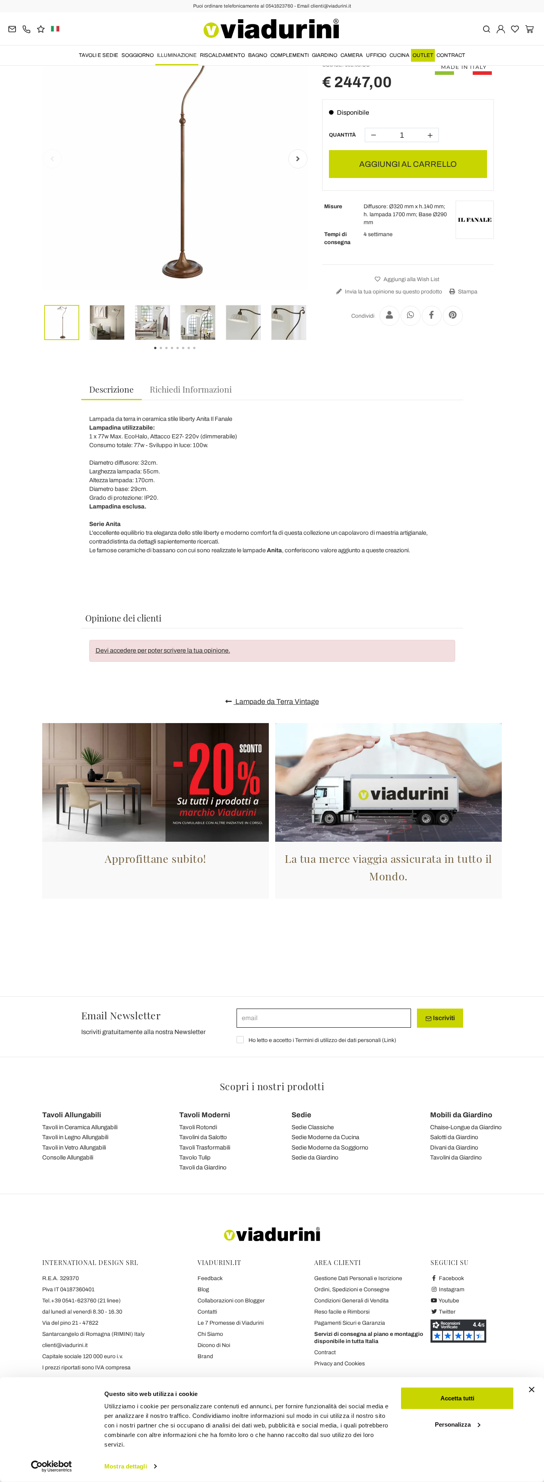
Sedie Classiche (313, 1127)
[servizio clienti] (26, 28)
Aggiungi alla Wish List (410, 279)
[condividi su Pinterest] (453, 316)
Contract (450, 55)
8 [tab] (201, 353)
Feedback (210, 1278)
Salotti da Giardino (454, 1137)
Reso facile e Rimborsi (342, 1312)
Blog (203, 1289)
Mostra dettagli (125, 1466)
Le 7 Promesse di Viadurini (231, 1323)
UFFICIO (376, 55)
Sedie (301, 1115)
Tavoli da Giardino (203, 1167)
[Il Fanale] (474, 220)
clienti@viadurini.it (65, 1345)
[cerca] (486, 28)
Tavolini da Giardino (456, 1157)
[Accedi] (501, 28)
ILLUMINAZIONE (177, 55)
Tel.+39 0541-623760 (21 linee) (81, 1301)
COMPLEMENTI (289, 55)
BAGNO (257, 55)
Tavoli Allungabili (71, 1115)
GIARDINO (324, 55)
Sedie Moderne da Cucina (325, 1137)
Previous (52, 158)
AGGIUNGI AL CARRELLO (408, 164)
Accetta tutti (457, 1398)
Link (389, 1040)
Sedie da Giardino (315, 1157)
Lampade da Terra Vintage (276, 702)
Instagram (451, 1289)
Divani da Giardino (454, 1147)
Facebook (451, 1278)
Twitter (447, 1312)
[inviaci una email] (12, 28)
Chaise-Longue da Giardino (466, 1127)
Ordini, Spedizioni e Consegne (351, 1289)
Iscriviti (443, 1018)
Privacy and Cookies (339, 1364)
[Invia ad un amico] (389, 316)
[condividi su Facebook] (432, 316)
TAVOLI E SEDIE (98, 55)
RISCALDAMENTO (222, 55)
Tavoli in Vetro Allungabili (74, 1147)
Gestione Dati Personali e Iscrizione (358, 1278)
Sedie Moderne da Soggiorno (330, 1147)
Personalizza (453, 1424)
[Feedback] (41, 28)
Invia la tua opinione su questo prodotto (393, 292)
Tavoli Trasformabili (204, 1147)
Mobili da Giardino (461, 1115)
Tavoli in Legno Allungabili (75, 1137)
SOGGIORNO (137, 55)
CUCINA (399, 55)
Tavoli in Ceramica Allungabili (79, 1127)
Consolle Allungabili (67, 1157)
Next (297, 158)
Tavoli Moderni (204, 1115)
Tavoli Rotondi (198, 1127)
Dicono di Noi (214, 1345)
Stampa (467, 292)
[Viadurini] (271, 28)
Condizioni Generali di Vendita (351, 1301)
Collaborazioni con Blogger (231, 1301)
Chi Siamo (210, 1334)
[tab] (111, 389)
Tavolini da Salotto (203, 1137)
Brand (205, 1356)
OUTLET (423, 55)
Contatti (207, 1312)
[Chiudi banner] (531, 1389)
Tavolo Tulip (195, 1157)
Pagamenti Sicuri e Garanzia (349, 1323)
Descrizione (111, 389)
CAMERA (351, 55)
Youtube (448, 1301)
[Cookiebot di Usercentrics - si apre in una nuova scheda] (51, 1466)
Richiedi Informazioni (191, 389)
